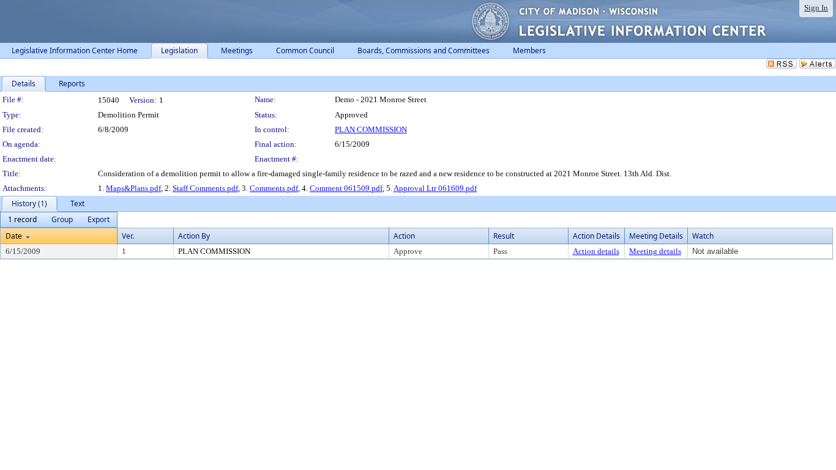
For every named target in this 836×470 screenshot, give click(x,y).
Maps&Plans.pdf (133, 188)
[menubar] (59, 220)
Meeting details (655, 251)
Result (503, 236)
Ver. (128, 236)
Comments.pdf (274, 188)
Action (404, 236)
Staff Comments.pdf (205, 188)
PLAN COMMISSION (371, 129)
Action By (194, 236)
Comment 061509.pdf (346, 188)
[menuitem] (22, 219)
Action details (596, 251)
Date (14, 236)
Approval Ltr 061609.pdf (435, 188)
